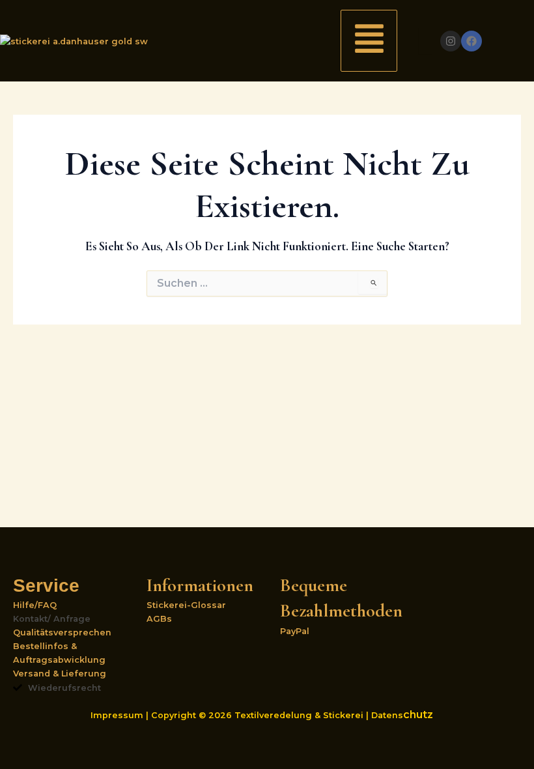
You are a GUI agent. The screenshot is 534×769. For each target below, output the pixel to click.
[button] (369, 41)
